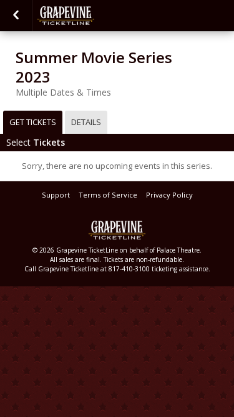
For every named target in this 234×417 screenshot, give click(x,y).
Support (56, 194)
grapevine (99, 15)
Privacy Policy (169, 194)
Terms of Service (108, 194)
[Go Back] (16, 15)
